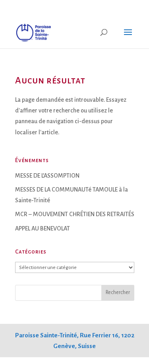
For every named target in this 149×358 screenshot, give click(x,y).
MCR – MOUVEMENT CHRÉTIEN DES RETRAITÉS (74, 214)
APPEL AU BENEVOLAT (42, 228)
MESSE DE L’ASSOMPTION (47, 175)
